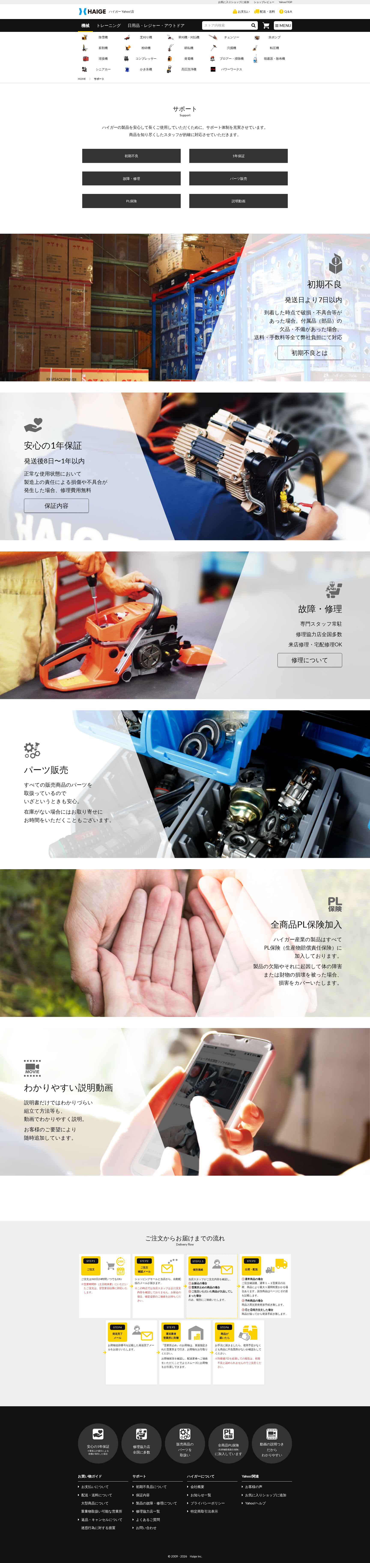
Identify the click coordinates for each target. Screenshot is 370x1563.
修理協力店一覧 (148, 1511)
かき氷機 (146, 69)
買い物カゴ (266, 25)
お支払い (244, 11)
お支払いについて (95, 1487)
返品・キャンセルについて (101, 1519)
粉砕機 (146, 48)
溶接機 (103, 58)
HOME (82, 78)
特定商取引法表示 (204, 1511)
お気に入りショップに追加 (233, 2)
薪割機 (103, 48)
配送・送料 (267, 11)
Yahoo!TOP (285, 2)
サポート (139, 1476)
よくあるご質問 (148, 1519)
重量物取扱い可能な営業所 (101, 1511)
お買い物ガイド (90, 1476)
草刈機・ (188, 37)
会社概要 (197, 1487)
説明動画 (238, 201)
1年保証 (239, 156)
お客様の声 (253, 1487)
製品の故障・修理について (156, 1503)
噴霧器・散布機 (274, 58)
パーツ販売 (238, 178)
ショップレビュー (264, 2)
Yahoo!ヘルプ (255, 1503)
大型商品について (95, 1503)
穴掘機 (231, 48)
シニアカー (103, 69)
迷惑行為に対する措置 (98, 1528)
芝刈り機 (146, 37)
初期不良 (131, 156)
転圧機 (274, 48)
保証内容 (57, 505)
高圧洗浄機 (188, 69)
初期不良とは (310, 352)
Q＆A (288, 11)
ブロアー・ (232, 58)
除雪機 (103, 37)
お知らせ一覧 (201, 1495)
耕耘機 (188, 48)
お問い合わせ (146, 1528)
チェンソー (231, 37)
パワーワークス (231, 69)
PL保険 (131, 201)
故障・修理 (131, 178)
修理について (309, 659)
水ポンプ (274, 37)
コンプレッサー (146, 58)
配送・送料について (96, 1495)
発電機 (188, 58)
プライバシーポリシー (208, 1503)
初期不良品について (151, 1487)
